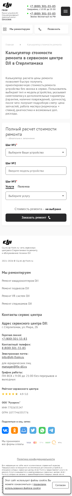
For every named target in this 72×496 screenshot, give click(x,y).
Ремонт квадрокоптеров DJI (20, 280)
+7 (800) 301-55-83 (43, 6)
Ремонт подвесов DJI (15, 288)
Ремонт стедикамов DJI (17, 303)
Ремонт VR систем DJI (16, 296)
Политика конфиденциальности (36, 459)
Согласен (60, 485)
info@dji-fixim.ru (13, 357)
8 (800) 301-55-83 (14, 348)
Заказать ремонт (34, 217)
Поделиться (5, 430)
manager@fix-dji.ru (14, 366)
